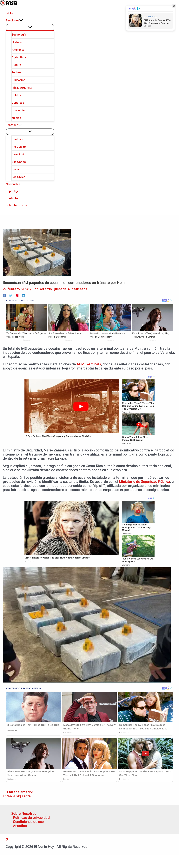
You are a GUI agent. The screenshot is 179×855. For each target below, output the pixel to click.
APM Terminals (89, 364)
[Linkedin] (23, 295)
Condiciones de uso (28, 822)
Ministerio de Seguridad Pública (144, 482)
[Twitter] (10, 295)
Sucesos (80, 289)
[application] (21, 20)
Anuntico (20, 826)
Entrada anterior (18, 792)
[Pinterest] (17, 295)
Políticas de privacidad (31, 818)
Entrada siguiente (19, 796)
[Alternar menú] (30, 27)
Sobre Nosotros (23, 814)
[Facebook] (4, 295)
